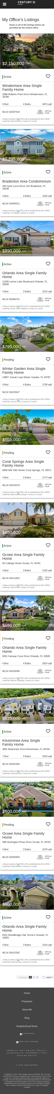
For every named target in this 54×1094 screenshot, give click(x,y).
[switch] (48, 75)
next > (50, 977)
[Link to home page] (27, 4)
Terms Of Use (15, 1050)
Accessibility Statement (23, 1053)
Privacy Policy (36, 1050)
